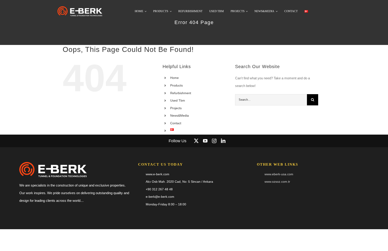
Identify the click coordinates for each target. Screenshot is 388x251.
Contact (175, 123)
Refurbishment (180, 93)
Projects (176, 108)
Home (174, 78)
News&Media (179, 115)
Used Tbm (177, 100)
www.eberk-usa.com (279, 174)
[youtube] (205, 141)
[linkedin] (223, 141)
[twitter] (196, 141)
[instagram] (214, 141)
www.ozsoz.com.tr (277, 181)
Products (176, 85)
